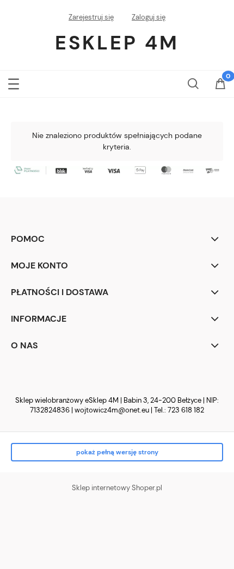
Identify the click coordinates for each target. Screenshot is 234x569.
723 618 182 (186, 410)
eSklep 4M (117, 42)
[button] (13, 82)
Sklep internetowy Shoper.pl (117, 487)
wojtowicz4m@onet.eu (112, 410)
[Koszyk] (220, 85)
